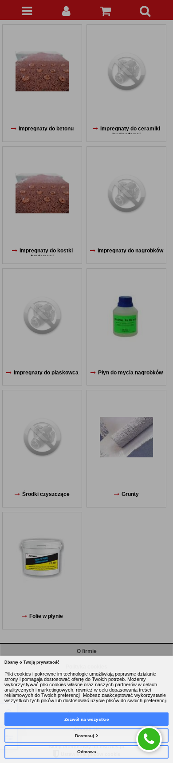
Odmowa (86, 751)
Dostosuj (84, 735)
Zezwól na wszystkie (86, 719)
